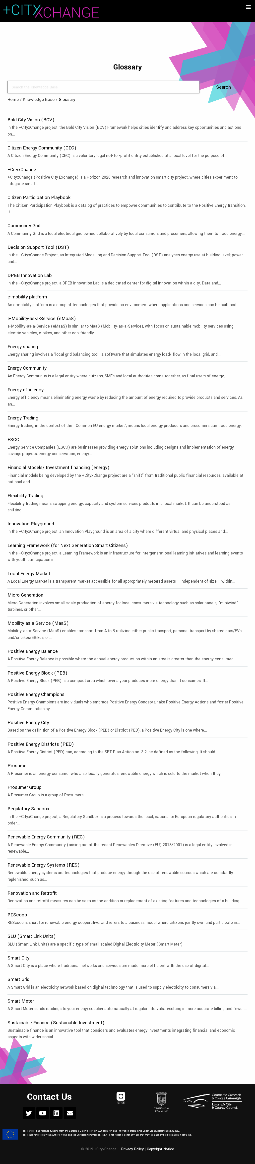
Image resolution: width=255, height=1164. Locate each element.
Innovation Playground (30, 523)
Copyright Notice (160, 1149)
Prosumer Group (24, 787)
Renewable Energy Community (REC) (46, 836)
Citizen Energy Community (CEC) (41, 147)
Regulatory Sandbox (28, 808)
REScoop (17, 914)
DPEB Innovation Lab (29, 275)
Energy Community (27, 368)
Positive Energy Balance (32, 651)
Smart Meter (20, 1001)
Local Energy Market (28, 573)
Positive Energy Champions (35, 694)
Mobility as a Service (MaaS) (38, 623)
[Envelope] (70, 1113)
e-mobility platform (27, 296)
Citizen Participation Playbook (38, 197)
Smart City (18, 958)
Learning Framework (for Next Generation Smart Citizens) (67, 545)
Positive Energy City (28, 722)
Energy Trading (22, 417)
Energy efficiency (25, 389)
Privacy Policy (132, 1149)
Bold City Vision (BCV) (31, 119)
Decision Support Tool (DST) (38, 247)
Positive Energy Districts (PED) (40, 744)
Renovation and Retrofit (32, 893)
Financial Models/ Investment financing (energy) (58, 467)
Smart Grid (18, 979)
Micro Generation (25, 595)
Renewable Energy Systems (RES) (43, 865)
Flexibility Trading (25, 495)
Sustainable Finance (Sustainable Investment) (56, 1022)
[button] (248, 6)
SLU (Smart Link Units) (31, 936)
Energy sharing (22, 346)
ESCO (13, 439)
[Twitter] (29, 1113)
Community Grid (23, 225)
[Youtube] (42, 1113)
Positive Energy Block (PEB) (37, 673)
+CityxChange (21, 169)
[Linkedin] (56, 1113)
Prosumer (17, 765)
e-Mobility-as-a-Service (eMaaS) (41, 318)
